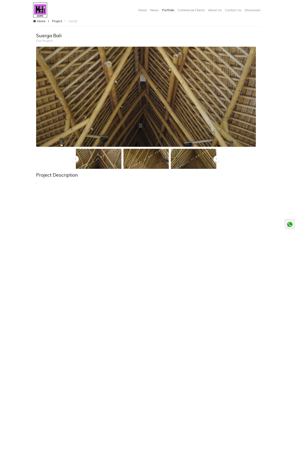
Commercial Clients (191, 10)
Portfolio (168, 10)
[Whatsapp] (289, 224)
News (154, 10)
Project (57, 21)
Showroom (252, 10)
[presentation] (76, 159)
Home (143, 10)
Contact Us (233, 10)
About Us (215, 10)
